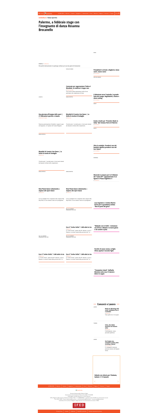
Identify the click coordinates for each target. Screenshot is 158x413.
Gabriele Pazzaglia (43, 117)
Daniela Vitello (109, 345)
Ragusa (101, 13)
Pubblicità (73, 411)
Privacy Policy (59, 411)
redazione (46, 63)
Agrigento (78, 13)
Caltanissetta (85, 13)
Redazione (69, 117)
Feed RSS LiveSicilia (81, 411)
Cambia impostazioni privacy (95, 411)
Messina (96, 13)
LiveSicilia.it (42, 18)
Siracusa (106, 13)
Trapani (112, 13)
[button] (95, 381)
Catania (72, 13)
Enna (91, 13)
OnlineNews (97, 73)
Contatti (66, 411)
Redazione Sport (70, 90)
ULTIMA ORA (61, 13)
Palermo (67, 13)
